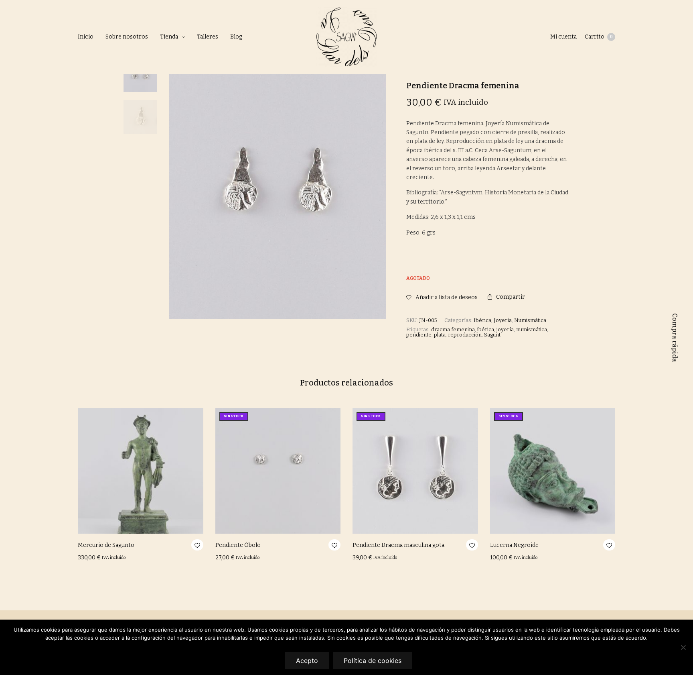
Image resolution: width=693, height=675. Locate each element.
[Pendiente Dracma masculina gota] (415, 471)
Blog (236, 36)
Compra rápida (675, 337)
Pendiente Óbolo (238, 545)
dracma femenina (453, 329)
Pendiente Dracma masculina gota (398, 545)
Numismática (530, 320)
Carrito (599, 36)
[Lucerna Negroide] (553, 471)
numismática (531, 329)
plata (440, 335)
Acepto (307, 661)
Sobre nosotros (126, 36)
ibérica (485, 329)
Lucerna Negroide (514, 545)
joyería (505, 329)
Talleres (207, 36)
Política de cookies (372, 661)
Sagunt (492, 335)
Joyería (503, 320)
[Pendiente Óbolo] (278, 471)
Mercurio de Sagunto (106, 545)
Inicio (85, 36)
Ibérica (482, 320)
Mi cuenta (563, 36)
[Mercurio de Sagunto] (140, 471)
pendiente (419, 335)
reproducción (465, 335)
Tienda (169, 36)
